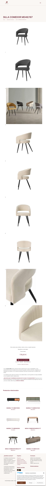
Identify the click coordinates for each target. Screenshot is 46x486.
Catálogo (18, 464)
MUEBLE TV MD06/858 (13, 428)
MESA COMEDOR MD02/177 (13, 449)
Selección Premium (10, 19)
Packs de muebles (20, 459)
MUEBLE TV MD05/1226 (33, 408)
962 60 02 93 (36, 463)
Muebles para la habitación (22, 463)
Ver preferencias (40, 482)
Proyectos (19, 458)
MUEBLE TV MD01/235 (32, 449)
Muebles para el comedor (21, 461)
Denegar (30, 482)
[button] (43, 473)
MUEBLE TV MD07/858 (13, 408)
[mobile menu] (40, 3)
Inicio (4, 19)
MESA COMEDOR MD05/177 (33, 428)
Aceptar (21, 482)
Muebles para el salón (21, 460)
